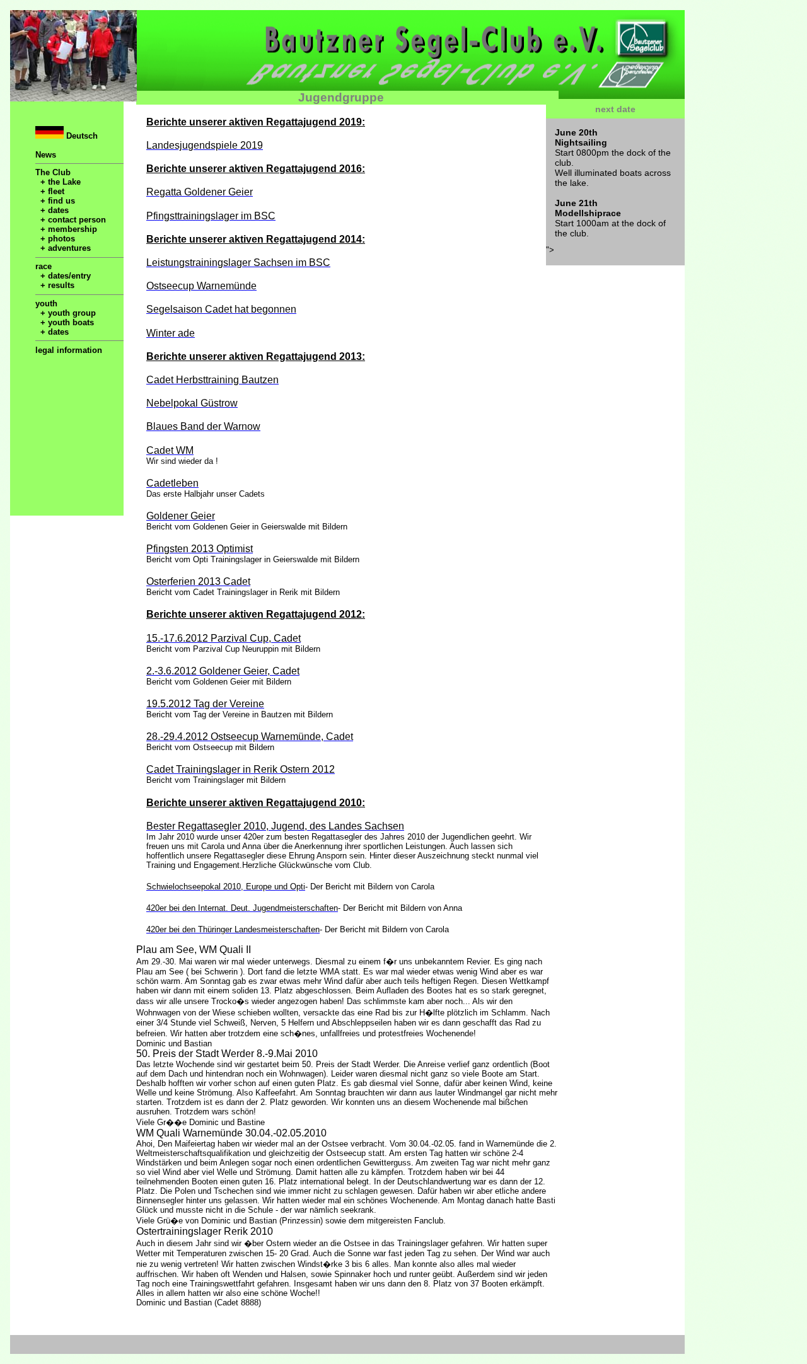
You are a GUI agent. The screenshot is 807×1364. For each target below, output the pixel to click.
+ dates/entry (63, 275)
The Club (53, 172)
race (43, 266)
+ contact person (70, 219)
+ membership (66, 229)
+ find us (55, 200)
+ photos (55, 238)
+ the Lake (58, 182)
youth (46, 303)
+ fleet (49, 191)
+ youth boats (64, 322)
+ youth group (65, 313)
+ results (54, 285)
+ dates (52, 210)
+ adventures (63, 248)
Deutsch (81, 136)
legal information (68, 350)
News (45, 154)
